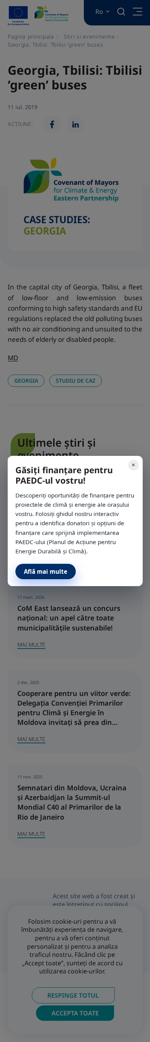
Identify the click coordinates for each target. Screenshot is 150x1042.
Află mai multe (45, 571)
